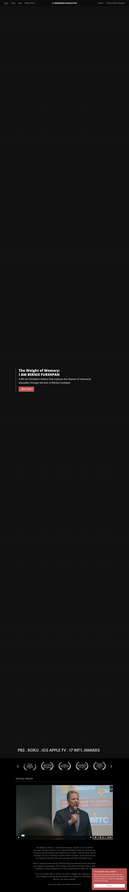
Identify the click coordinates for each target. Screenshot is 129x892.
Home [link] (6, 3)
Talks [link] (20, 3)
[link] (64, 3)
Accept (109, 885)
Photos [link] (100, 3)
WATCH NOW (26, 389)
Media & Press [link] (30, 3)
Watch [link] (13, 3)
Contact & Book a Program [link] (115, 3)
